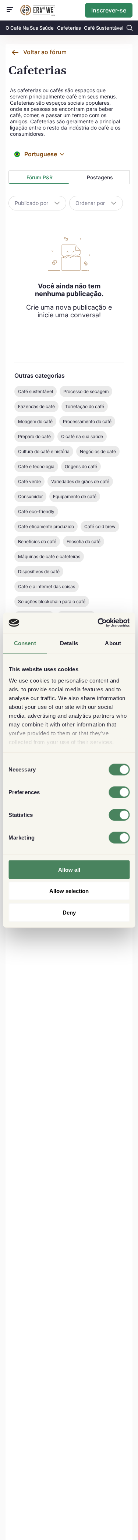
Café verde (29, 481)
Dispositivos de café (39, 571)
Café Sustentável (103, 28)
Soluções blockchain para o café (51, 601)
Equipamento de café (74, 496)
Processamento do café (87, 421)
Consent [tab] (25, 643)
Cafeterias (69, 28)
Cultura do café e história (44, 451)
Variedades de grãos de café (80, 481)
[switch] (119, 792)
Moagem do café (35, 421)
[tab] (38, 177)
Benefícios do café (37, 541)
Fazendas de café (36, 406)
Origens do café (81, 466)
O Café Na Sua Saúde (30, 28)
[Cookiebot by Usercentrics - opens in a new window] (98, 623)
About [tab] (113, 643)
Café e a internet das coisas (46, 586)
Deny (69, 912)
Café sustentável (35, 391)
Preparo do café (34, 436)
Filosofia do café (83, 541)
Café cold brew (100, 526)
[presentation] (39, 177)
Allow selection (69, 891)
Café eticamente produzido (46, 526)
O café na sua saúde (82, 436)
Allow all (69, 869)
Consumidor (30, 496)
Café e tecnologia (36, 466)
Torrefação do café (84, 406)
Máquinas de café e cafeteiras (49, 556)
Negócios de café (98, 451)
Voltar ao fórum (45, 52)
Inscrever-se (108, 10)
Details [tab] (69, 643)
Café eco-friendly (36, 511)
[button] (62, 154)
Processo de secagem (86, 391)
